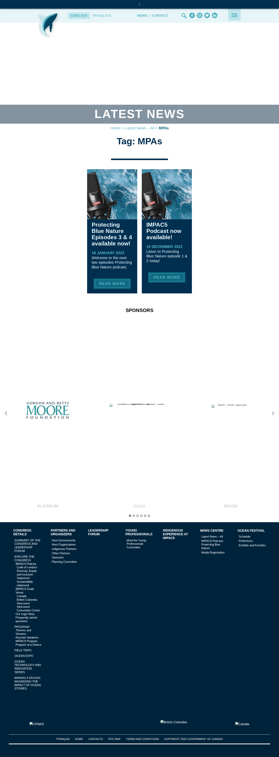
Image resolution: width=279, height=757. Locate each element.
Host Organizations (64, 544)
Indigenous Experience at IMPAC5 (175, 534)
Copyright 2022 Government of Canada (193, 738)
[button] (47, 413)
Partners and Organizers (63, 532)
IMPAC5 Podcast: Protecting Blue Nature (212, 544)
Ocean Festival (251, 530)
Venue (19, 592)
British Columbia (27, 599)
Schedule (244, 536)
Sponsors (58, 557)
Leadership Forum (98, 532)
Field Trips (23, 650)
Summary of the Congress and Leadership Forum (27, 546)
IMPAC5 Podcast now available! (163, 231)
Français (102, 15)
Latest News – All (139, 128)
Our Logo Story (25, 614)
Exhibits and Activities (252, 545)
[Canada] (242, 724)
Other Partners (61, 553)
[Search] (184, 15)
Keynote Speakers (27, 637)
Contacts (95, 738)
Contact (160, 15)
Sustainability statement (25, 583)
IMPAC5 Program (27, 641)
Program (21, 626)
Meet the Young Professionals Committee (136, 544)
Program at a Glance (28, 644)
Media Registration (213, 552)
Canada (21, 596)
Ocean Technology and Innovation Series (27, 667)
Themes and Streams (23, 632)
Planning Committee (64, 561)
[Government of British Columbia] (174, 724)
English (79, 15)
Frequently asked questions (26, 619)
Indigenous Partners (64, 548)
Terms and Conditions (142, 738)
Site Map (114, 738)
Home (115, 128)
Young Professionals (138, 532)
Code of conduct (27, 567)
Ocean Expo (23, 655)
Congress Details (22, 532)
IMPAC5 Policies (26, 563)
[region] (139, 416)
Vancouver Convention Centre (28, 608)
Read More (112, 283)
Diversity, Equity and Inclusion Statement (27, 574)
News (142, 15)
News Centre (211, 530)
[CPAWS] (37, 724)
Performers (246, 540)
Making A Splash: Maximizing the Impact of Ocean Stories (27, 683)
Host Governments (64, 540)
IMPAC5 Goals (25, 588)
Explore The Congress (24, 558)
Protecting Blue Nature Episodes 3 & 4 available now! (112, 234)
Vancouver (23, 603)
